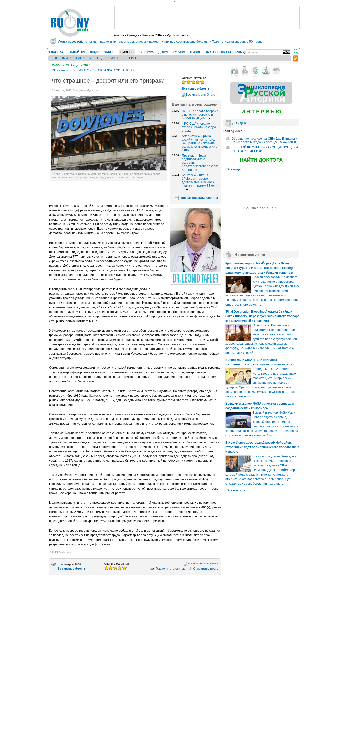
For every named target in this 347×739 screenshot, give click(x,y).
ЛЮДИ (95, 52)
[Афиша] (255, 70)
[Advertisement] (207, 17)
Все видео (235, 169)
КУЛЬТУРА (146, 52)
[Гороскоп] (266, 70)
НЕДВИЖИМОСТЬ (110, 58)
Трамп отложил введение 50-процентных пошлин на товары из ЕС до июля (259, 41)
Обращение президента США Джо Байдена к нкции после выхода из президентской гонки (264, 140)
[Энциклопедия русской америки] (261, 103)
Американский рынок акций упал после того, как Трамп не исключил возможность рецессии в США (199, 143)
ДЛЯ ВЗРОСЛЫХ (218, 52)
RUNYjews (243, 52)
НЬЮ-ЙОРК (77, 52)
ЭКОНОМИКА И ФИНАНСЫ (72, 58)
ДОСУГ (163, 52)
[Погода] (276, 70)
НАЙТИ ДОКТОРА (261, 160)
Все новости (236, 490)
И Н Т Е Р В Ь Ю (261, 111)
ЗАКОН (109, 52)
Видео (240, 123)
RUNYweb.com (62, 70)
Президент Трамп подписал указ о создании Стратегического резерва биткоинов (200, 163)
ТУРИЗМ (179, 52)
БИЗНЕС (127, 52)
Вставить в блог (194, 88)
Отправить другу (205, 568)
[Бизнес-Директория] (245, 70)
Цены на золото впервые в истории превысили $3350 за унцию (200, 114)
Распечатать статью (170, 568)
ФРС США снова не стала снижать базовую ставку (199, 127)
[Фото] (235, 70)
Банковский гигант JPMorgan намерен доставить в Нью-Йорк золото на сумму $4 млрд (200, 180)
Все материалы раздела (199, 198)
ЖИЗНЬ (195, 52)
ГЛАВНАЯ (56, 52)
